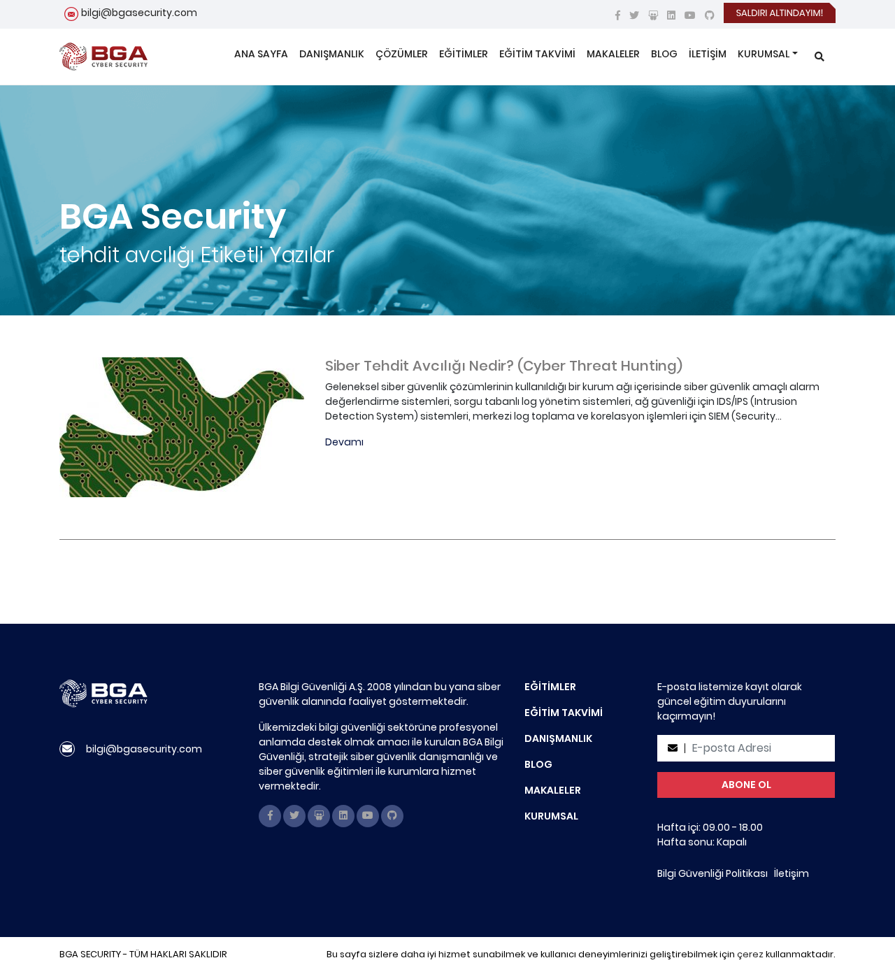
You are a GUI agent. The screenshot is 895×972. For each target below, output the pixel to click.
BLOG (664, 54)
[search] (819, 57)
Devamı (344, 442)
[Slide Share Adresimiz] (653, 15)
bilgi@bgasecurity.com (139, 13)
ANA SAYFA (261, 54)
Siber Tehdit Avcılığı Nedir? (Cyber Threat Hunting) (503, 366)
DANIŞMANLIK (331, 54)
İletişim (791, 873)
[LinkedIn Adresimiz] (671, 15)
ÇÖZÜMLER (401, 54)
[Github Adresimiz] (709, 15)
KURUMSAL (763, 54)
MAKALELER (613, 54)
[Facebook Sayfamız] (618, 15)
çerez (750, 954)
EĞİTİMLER (463, 54)
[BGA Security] (103, 57)
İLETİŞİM (707, 54)
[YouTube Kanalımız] (690, 15)
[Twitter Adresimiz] (634, 15)
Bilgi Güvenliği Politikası (712, 873)
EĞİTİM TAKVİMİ (537, 54)
